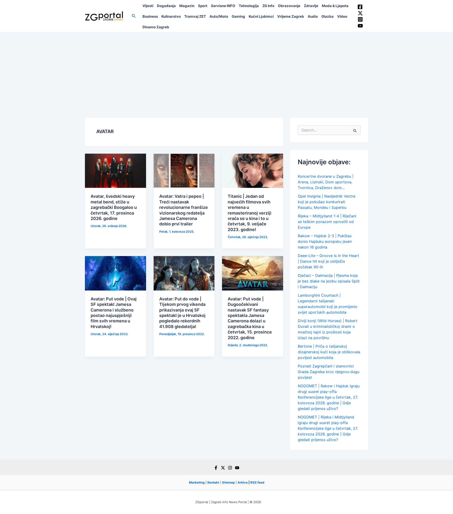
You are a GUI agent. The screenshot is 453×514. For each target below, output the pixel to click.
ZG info (268, 6)
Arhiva (243, 482)
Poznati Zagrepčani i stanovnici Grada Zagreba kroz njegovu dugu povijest (328, 372)
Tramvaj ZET (195, 16)
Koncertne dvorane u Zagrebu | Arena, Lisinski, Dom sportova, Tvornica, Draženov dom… (325, 182)
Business (150, 16)
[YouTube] (360, 25)
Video (342, 16)
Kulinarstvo (171, 16)
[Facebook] (360, 6)
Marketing (197, 482)
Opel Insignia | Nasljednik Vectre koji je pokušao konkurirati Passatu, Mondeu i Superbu (326, 202)
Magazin (186, 6)
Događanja (166, 6)
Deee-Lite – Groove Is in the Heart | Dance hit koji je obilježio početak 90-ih (328, 261)
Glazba (327, 16)
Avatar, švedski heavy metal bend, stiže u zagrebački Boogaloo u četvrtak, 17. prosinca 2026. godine (114, 207)
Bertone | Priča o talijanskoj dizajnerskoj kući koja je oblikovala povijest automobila (329, 352)
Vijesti (148, 6)
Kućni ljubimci (261, 16)
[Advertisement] (226, 67)
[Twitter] (360, 13)
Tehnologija (249, 6)
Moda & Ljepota (335, 6)
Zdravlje (311, 6)
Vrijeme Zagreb (290, 16)
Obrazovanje (289, 6)
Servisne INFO (223, 6)
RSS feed (257, 482)
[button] (134, 16)
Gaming (238, 16)
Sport (202, 6)
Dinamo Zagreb (156, 27)
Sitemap (228, 482)
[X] (223, 468)
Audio (313, 16)
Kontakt (213, 482)
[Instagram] (360, 19)
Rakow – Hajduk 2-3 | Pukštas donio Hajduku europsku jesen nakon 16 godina (325, 241)
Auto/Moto (219, 16)
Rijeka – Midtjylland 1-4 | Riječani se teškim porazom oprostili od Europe (327, 222)
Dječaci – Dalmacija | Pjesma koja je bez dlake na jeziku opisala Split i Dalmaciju (329, 281)
